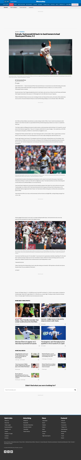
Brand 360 (25, 422)
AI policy (72, 441)
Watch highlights (13, 7)
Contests (7, 435)
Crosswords (63, 424)
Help (69, 441)
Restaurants (29, 4)
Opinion (35, 4)
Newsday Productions (28, 424)
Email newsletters (8, 427)
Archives (6, 437)
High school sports (46, 435)
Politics (44, 427)
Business (40, 4)
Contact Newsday (43, 441)
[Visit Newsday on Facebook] (5, 451)
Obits (57, 4)
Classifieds (25, 429)
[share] (39, 324)
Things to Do (46, 4)
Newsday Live (8, 429)
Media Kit (25, 420)
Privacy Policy (22, 441)
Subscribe (7, 422)
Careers (6, 431)
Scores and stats (23, 7)
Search (68, 4)
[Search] (75, 390)
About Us (7, 420)
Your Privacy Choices (8, 443)
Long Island (6, 4)
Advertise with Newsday (63, 441)
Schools (53, 4)
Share (18, 83)
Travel (62, 435)
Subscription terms (15, 441)
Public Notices (26, 431)
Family (62, 433)
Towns (43, 433)
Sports (11, 4)
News (15, 4)
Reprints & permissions (52, 441)
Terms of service (7, 441)
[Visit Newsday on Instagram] (11, 451)
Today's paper (8, 424)
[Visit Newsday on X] (8, 451)
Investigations (21, 4)
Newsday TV (62, 4)
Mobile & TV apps (9, 433)
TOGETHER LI (75, 4)
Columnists (31, 7)
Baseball (6, 7)
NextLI (62, 437)
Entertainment (64, 429)
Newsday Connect (27, 427)
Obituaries (63, 422)
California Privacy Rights (30, 441)
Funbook (63, 420)
